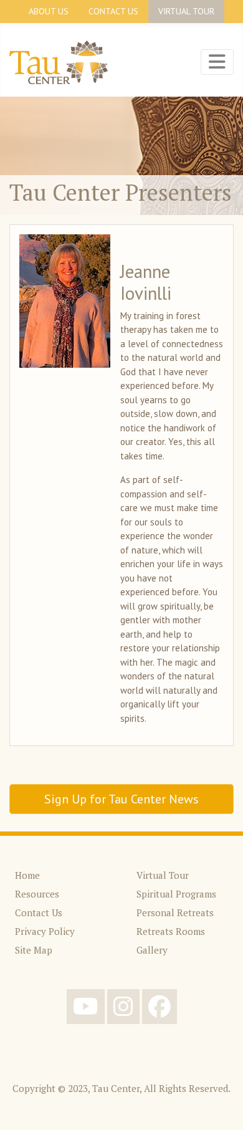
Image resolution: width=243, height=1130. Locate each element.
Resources (37, 894)
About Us (49, 11)
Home (27, 875)
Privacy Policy (45, 931)
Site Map (33, 950)
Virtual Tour (186, 11)
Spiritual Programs (176, 894)
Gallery (152, 950)
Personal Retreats (175, 912)
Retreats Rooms (170, 931)
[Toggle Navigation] (217, 61)
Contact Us (113, 11)
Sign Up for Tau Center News (121, 799)
